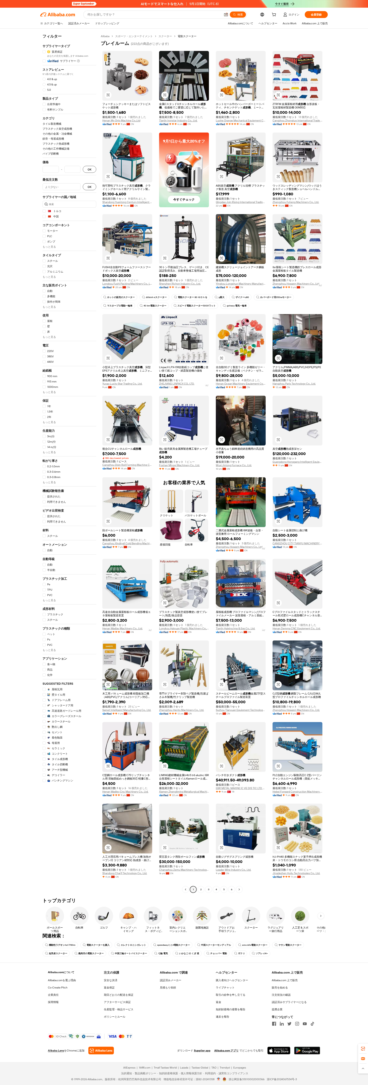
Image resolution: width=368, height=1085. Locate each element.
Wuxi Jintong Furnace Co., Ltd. (234, 465)
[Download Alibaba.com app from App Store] (278, 1050)
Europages (239, 1067)
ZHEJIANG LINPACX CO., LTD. (176, 383)
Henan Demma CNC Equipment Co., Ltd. (296, 628)
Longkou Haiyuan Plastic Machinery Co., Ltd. (184, 628)
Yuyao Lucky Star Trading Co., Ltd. (122, 383)
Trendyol (225, 1067)
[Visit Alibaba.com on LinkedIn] (281, 1023)
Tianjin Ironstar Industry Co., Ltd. (178, 120)
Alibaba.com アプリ (226, 1050)
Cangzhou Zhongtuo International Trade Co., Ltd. (297, 120)
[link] (363, 1049)
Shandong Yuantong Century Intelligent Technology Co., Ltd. (127, 202)
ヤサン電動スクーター (289, 945)
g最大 (221, 297)
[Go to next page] (239, 889)
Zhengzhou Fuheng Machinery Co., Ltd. (296, 202)
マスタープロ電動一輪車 (119, 305)
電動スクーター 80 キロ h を (192, 297)
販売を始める (280, 987)
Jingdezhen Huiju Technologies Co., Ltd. (296, 873)
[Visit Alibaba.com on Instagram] (297, 1023)
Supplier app (202, 1050)
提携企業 (277, 1009)
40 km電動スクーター (155, 305)
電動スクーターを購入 (98, 945)
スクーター (165, 36)
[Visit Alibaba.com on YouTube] (304, 1023)
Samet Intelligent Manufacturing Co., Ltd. (126, 710)
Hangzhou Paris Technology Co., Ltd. (294, 383)
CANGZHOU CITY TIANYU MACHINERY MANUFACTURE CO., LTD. (297, 543)
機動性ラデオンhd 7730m (62, 945)
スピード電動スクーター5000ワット (196, 305)
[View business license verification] (218, 1079)
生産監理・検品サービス (118, 1009)
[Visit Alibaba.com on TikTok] (312, 1023)
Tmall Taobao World (165, 1067)
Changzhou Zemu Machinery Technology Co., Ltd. (184, 869)
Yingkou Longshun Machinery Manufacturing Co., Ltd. (241, 283)
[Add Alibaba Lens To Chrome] (101, 1050)
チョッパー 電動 (218, 953)
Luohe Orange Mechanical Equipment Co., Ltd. (241, 120)
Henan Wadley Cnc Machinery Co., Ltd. (125, 791)
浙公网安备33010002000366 (246, 1079)
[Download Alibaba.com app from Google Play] (307, 1050)
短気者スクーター (58, 953)
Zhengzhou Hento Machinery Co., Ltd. (181, 710)
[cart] (275, 15)
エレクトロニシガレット (133, 945)
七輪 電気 (163, 953)
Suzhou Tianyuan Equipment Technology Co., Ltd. (241, 710)
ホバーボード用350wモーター (275, 297)
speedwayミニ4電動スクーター (173, 945)
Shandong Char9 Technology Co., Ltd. (124, 873)
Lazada (184, 1067)
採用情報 (53, 1002)
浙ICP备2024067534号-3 (282, 1079)
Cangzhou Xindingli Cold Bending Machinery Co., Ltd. (127, 543)
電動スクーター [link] (187, 36)
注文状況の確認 (281, 994)
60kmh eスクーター (156, 297)
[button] (226, 14)
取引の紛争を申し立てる (230, 994)
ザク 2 (241, 953)
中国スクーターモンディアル (216, 945)
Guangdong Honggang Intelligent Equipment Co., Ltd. (297, 461)
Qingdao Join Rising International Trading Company (241, 202)
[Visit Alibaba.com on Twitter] (289, 1023)
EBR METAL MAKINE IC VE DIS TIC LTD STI (241, 788)
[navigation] (69, 463)
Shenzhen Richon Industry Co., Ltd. (180, 283)
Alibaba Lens (56, 1050)
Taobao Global (199, 1067)
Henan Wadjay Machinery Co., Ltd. (122, 628)
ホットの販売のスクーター (121, 297)
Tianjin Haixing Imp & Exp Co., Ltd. (235, 628)
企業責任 (53, 994)
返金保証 (109, 987)
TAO (213, 1067)
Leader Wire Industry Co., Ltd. (233, 869)
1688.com (144, 1067)
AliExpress (129, 1067)
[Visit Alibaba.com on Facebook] (274, 1023)
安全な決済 (110, 980)
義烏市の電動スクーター (91, 953)
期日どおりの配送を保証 (118, 994)
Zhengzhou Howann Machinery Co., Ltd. (296, 283)
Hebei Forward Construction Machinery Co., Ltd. (297, 791)
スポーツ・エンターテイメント (134, 36)
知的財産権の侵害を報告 (230, 1009)
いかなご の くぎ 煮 (189, 953)
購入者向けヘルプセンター (232, 980)
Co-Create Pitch (57, 987)
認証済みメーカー (170, 980)
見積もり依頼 (168, 987)
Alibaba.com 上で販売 (285, 980)
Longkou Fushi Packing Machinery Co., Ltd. (127, 283)
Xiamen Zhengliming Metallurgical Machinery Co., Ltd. (184, 791)
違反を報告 (222, 1016)
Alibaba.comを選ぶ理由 (62, 980)
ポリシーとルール (114, 1016)
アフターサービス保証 (117, 1002)
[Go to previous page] (185, 889)
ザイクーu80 (242, 297)
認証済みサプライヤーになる (289, 1002)
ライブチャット (225, 987)
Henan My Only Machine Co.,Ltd (121, 120)
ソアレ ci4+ (262, 953)
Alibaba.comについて (61, 972)
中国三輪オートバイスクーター (131, 953)
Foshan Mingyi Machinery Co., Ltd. (179, 465)
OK (89, 169)
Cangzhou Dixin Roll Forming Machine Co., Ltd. (127, 464)
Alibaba (105, 36)
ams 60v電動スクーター (254, 945)
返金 (218, 1002)
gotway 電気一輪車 (237, 305)
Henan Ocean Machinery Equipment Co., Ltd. (241, 383)
